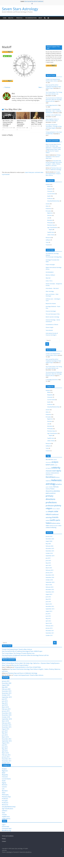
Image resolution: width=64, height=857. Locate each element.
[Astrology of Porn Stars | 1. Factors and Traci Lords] (37, 113)
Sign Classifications (52, 227)
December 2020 (50, 539)
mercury (55, 487)
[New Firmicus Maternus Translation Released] (23, 113)
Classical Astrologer (51, 311)
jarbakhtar (59, 484)
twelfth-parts (55, 520)
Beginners (50, 213)
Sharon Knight (49, 327)
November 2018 (50, 577)
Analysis (10, 18)
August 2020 (49, 541)
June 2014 (48, 601)
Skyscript (48, 278)
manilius (51, 487)
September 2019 (50, 555)
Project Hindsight (50, 264)
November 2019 (50, 551)
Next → (41, 87)
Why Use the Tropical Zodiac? (19, 665)
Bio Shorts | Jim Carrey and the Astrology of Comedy (8, 123)
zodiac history (51, 234)
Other (47, 206)
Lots (48, 218)
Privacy (4, 838)
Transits (48, 245)
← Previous (6, 87)
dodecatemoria (55, 473)
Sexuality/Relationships (53, 201)
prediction (53, 493)
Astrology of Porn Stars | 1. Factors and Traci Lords (37, 122)
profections (51, 502)
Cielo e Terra (49, 281)
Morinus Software (50, 275)
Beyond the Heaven (51, 303)
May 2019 (48, 563)
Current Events (51, 193)
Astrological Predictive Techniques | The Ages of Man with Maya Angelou (54, 126)
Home (4, 18)
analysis (55, 462)
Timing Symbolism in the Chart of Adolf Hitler (53, 156)
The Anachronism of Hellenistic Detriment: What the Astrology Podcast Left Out (54, 99)
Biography (50, 189)
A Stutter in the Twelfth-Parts (53, 115)
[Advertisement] (32, 34)
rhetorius (54, 508)
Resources (48, 237)
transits (55, 517)
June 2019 (48, 560)
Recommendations (31, 18)
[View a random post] (48, 18)
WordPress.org (6, 830)
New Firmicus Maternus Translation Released (21, 123)
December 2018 (50, 575)
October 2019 (49, 553)
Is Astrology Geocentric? (52, 105)
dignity (58, 471)
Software (48, 240)
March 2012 (49, 623)
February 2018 (49, 587)
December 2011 (50, 630)
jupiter (47, 487)
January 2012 (49, 628)
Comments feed (6, 828)
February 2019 (49, 570)
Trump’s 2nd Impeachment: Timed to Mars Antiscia (53, 173)
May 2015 (48, 599)
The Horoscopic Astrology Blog (54, 257)
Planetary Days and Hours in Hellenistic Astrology (22, 673)
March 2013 (49, 604)
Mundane (49, 220)
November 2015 (50, 592)
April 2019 (48, 565)
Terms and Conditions (8, 836)
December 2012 (50, 606)
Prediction (48, 208)
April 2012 (48, 621)
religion (49, 508)
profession (50, 505)
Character (49, 191)
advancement (48, 462)
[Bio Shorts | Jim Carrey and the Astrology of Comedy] (9, 113)
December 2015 (50, 589)
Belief (48, 186)
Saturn (58, 508)
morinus (48, 489)
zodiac (59, 525)
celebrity (55, 467)
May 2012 (48, 618)
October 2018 (49, 580)
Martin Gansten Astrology (52, 317)
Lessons (48, 203)
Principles (19, 18)
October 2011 (49, 635)
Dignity (51, 229)
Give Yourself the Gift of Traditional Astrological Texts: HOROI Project (34, 2)
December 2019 (50, 548)
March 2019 (49, 568)
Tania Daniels (49, 330)
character (49, 471)
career (52, 465)
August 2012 (49, 611)
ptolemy (57, 505)
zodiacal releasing (51, 527)
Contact (4, 841)
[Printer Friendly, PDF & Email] (7, 56)
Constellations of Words (52, 324)
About (40, 18)
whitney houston (54, 525)
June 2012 (48, 616)
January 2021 (49, 536)
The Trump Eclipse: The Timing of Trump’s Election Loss (18, 653)
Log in (3, 824)
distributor (48, 473)
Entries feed (5, 826)
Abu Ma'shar (49, 459)
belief (48, 465)
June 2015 (48, 596)
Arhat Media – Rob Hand (52, 288)
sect (47, 511)
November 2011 (50, 633)
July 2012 (48, 613)
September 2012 (50, 609)
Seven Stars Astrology (20, 8)
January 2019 (49, 572)
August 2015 (49, 594)
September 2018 (50, 582)
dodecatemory (49, 474)
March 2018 (49, 584)
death (54, 471)
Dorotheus (50, 477)
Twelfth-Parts (50, 232)
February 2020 (49, 546)
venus (54, 523)
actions (55, 459)
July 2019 (48, 558)
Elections (49, 215)
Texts (47, 242)
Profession (50, 198)
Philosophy (50, 222)
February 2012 (49, 625)
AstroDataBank (49, 272)
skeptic (51, 511)
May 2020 (48, 543)
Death (48, 196)
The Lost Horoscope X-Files (53, 314)
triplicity (47, 520)
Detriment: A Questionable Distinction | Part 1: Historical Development (53, 111)
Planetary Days (51, 225)
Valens (49, 523)
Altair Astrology (50, 291)
